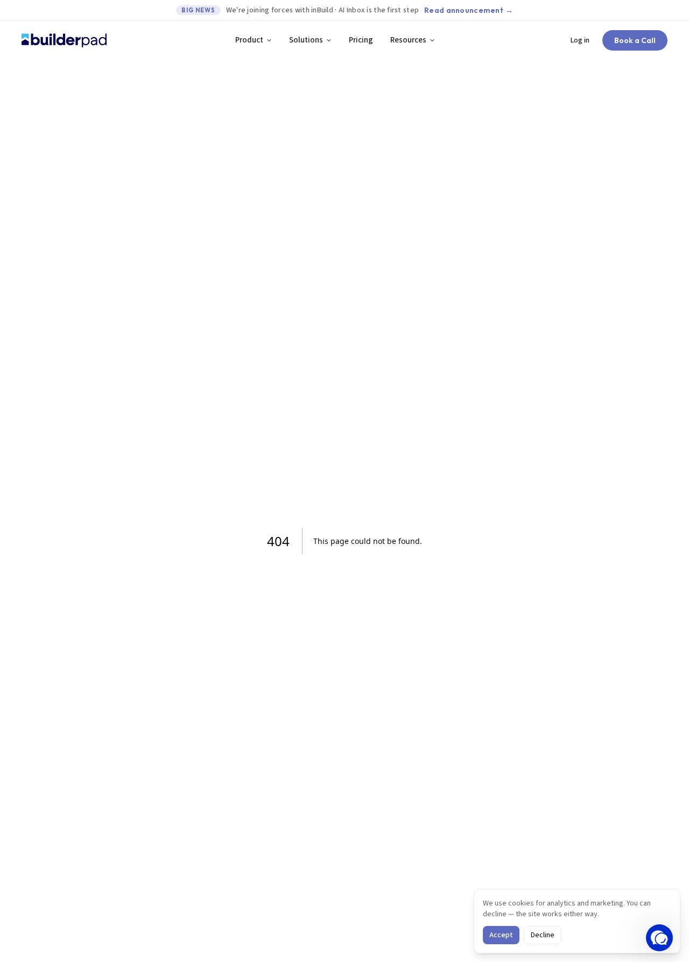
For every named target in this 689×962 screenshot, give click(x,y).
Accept (501, 935)
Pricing (361, 40)
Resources (408, 40)
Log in (580, 40)
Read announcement (468, 10)
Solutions (306, 40)
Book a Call (635, 40)
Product (249, 40)
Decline (542, 935)
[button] (659, 937)
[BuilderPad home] (64, 40)
